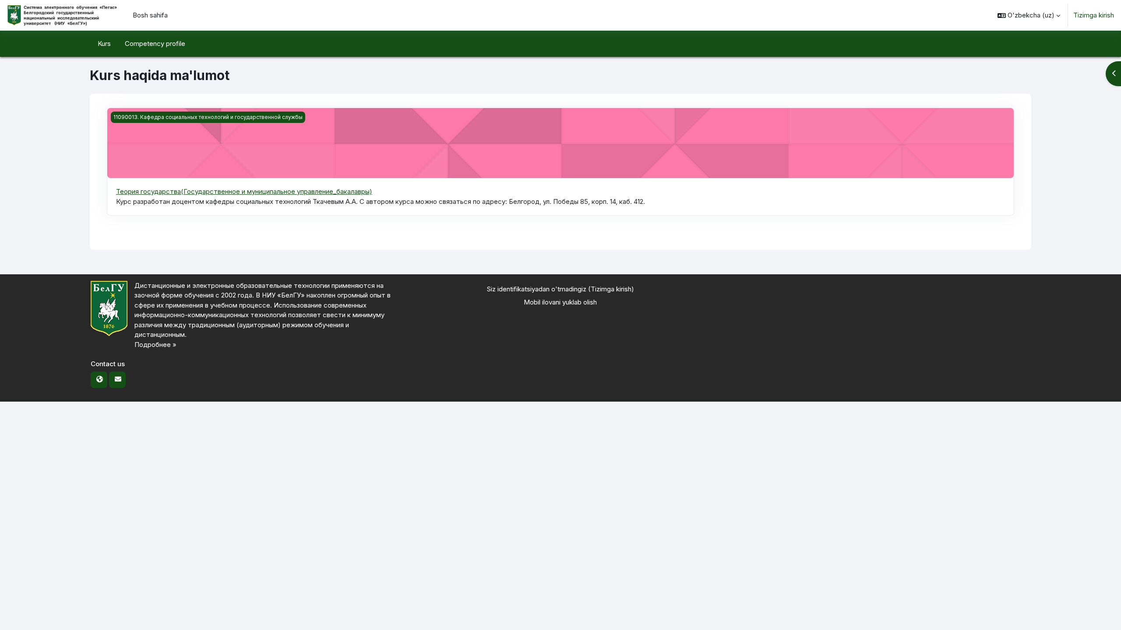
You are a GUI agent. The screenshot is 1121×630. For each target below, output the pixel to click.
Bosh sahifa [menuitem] (150, 15)
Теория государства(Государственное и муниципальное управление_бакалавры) (244, 191)
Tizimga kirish (1093, 15)
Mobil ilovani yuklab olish (560, 302)
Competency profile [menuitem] (155, 43)
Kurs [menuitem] (104, 43)
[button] (1029, 15)
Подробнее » (155, 344)
